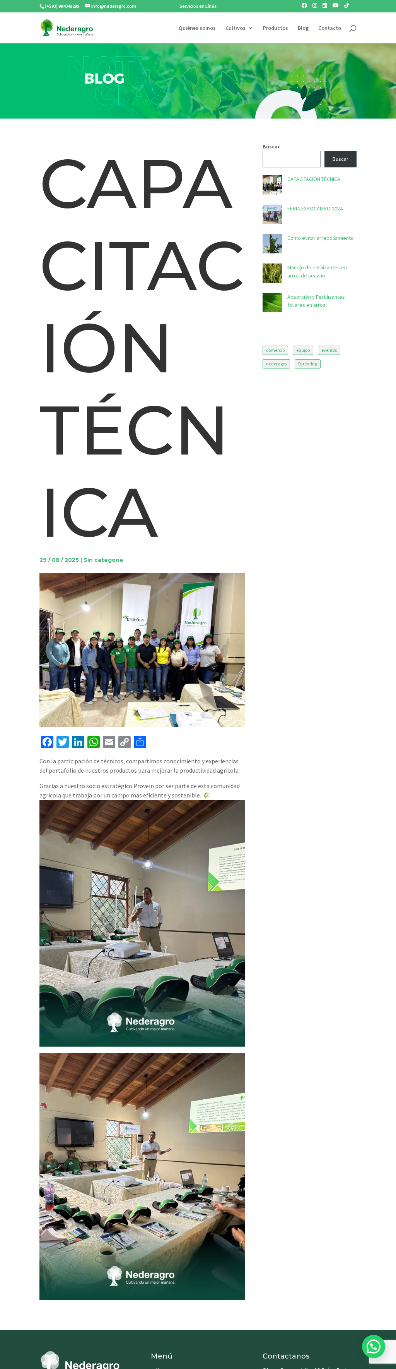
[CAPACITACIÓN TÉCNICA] (272, 186)
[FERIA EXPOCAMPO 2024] (272, 215)
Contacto (329, 28)
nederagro (276, 364)
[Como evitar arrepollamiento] (272, 245)
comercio (275, 350)
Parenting (307, 364)
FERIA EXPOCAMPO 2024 (315, 208)
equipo (303, 350)
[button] (373, 1346)
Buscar (271, 146)
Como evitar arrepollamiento (320, 237)
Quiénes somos (197, 28)
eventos (329, 350)
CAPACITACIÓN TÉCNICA (313, 179)
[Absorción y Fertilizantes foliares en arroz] (272, 304)
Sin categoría (103, 559)
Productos (275, 28)
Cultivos (235, 28)
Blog (303, 28)
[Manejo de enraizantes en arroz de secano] (272, 274)
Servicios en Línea (198, 6)
